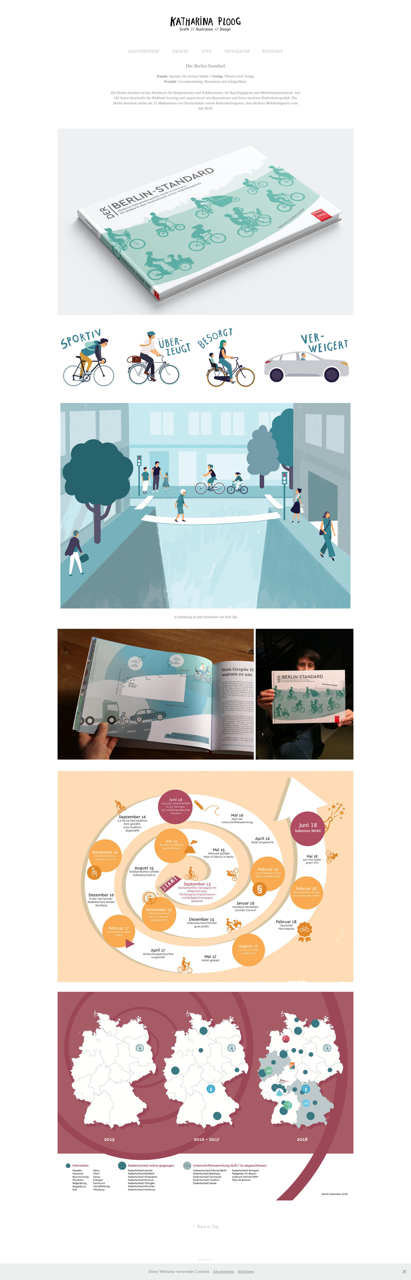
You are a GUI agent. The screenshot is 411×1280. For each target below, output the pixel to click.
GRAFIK (180, 51)
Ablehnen (245, 1271)
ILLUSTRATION (143, 51)
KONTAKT (272, 51)
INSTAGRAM (237, 51)
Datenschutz (205, 1259)
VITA (206, 51)
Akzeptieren (223, 1271)
